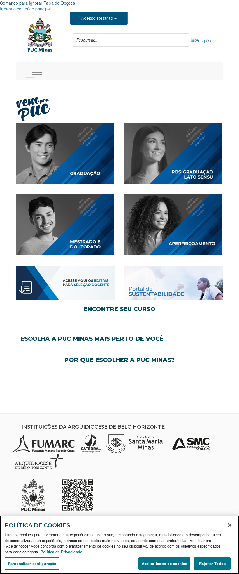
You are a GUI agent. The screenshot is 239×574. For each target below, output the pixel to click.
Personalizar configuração (32, 563)
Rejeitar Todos (212, 563)
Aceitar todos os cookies (164, 563)
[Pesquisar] (202, 40)
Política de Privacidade (61, 552)
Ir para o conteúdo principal (25, 9)
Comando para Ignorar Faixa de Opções (37, 3)
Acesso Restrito (97, 18)
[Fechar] (229, 525)
